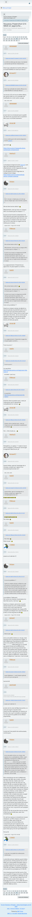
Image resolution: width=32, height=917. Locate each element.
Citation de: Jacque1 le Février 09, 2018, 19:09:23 (15, 671)
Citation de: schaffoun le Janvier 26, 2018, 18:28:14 (16, 135)
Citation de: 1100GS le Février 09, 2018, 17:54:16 (15, 700)
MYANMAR (13, 46)
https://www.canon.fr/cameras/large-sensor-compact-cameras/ (14, 175)
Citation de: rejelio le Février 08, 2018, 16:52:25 (15, 389)
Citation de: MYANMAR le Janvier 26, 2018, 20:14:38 (16, 85)
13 (9, 38)
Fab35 (12, 270)
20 (26, 38)
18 (21, 38)
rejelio (12, 349)
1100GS (12, 545)
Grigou (12, 182)
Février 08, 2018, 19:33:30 (13, 414)
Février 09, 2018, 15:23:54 (13, 508)
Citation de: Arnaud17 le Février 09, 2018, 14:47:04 (16, 488)
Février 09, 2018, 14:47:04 (13, 461)
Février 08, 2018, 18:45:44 (13, 384)
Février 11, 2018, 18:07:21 (13, 844)
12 (6, 38)
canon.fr (10, 140)
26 (16, 40)
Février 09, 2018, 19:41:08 (13, 666)
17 (19, 38)
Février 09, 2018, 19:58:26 (8, 695)
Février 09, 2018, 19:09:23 (13, 625)
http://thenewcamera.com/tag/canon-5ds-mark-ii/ (15, 371)
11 (4, 38)
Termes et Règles (14, 908)
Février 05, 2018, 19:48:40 (13, 235)
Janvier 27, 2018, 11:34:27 (13, 160)
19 (24, 38)
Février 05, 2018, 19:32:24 (13, 188)
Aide (8, 908)
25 (14, 40)
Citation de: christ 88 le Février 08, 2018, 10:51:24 (16, 360)
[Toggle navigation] (6, 2)
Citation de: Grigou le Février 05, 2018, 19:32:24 (15, 240)
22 (6, 40)
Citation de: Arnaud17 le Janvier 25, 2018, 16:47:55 (16, 58)
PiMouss (12, 228)
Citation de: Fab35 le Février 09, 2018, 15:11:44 (15, 513)
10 (25, 37)
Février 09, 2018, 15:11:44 (13, 483)
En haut (5, 888)
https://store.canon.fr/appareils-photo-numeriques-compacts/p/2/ (14, 149)
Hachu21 (12, 153)
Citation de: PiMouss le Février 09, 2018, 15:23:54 (15, 535)
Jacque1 (12, 618)
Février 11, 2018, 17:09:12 (13, 746)
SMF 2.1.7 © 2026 (12, 913)
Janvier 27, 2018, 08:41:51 (13, 130)
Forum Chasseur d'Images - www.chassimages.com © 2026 (16, 905)
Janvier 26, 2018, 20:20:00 (13, 80)
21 (4, 40)
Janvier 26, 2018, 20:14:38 (13, 53)
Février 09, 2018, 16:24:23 (13, 530)
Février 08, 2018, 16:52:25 (13, 355)
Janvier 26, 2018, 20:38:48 (13, 110)
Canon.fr (22, 165)
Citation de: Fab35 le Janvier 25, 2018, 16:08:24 (15, 193)
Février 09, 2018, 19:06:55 (13, 571)
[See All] (4, 14)
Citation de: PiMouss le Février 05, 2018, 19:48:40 (15, 335)
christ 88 (12, 123)
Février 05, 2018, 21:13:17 (13, 277)
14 (11, 38)
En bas (4, 34)
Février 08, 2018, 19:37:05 (13, 441)
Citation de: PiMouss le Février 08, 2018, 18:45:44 (15, 419)
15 (14, 38)
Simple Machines (22, 913)
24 (11, 40)
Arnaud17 (13, 73)
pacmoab (13, 685)
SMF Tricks (20, 911)
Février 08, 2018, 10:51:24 (13, 330)
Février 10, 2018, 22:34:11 (13, 727)
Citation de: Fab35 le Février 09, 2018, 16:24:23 (15, 630)
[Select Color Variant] (29, 3)
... (11, 37)
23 (9, 40)
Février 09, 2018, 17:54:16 (13, 552)
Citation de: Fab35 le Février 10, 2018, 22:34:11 (15, 849)
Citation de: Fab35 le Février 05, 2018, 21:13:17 (15, 576)
